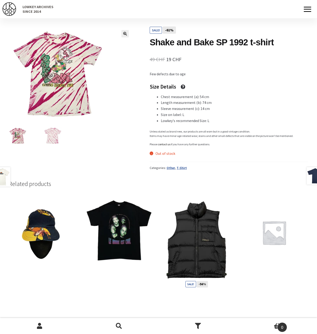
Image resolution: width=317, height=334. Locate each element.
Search (119, 326)
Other (171, 168)
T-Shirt (182, 168)
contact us (164, 144)
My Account (39, 326)
